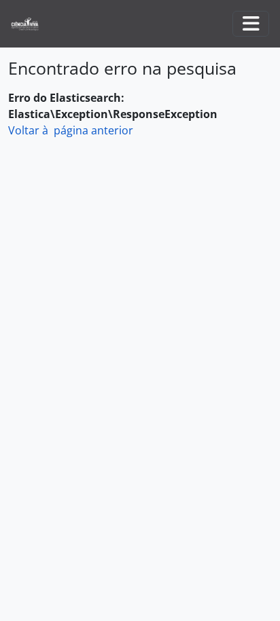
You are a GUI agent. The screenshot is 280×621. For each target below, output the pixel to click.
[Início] (30, 24)
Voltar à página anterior (70, 130)
